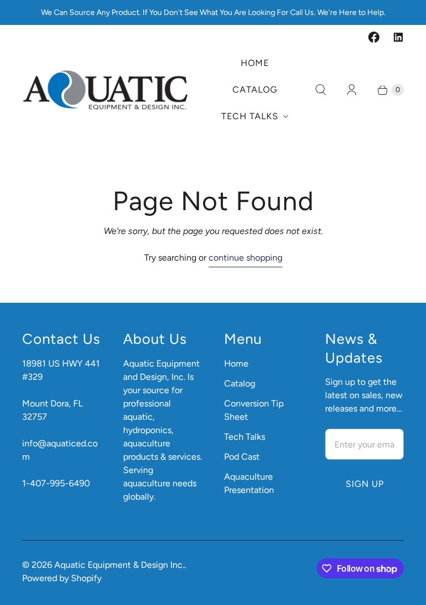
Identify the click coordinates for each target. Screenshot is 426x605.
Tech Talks (249, 116)
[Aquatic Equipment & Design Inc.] (105, 89)
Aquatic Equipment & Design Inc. (119, 565)
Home (255, 63)
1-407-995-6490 (56, 483)
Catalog (254, 89)
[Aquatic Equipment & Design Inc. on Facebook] (374, 37)
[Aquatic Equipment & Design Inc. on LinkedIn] (398, 37)
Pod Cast (242, 456)
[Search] (320, 90)
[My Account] (351, 90)
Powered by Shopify (62, 578)
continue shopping (245, 257)
